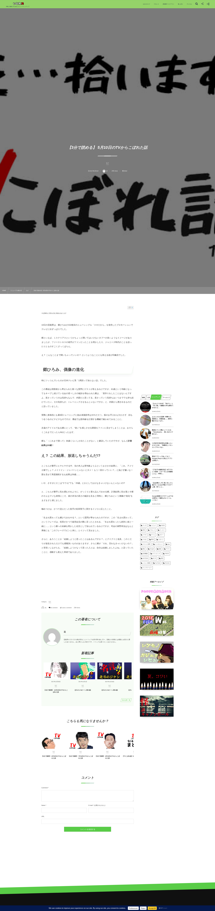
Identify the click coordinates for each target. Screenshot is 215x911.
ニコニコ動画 (146, 563)
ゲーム (153, 535)
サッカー (162, 530)
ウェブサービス (147, 567)
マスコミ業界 (146, 544)
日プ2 (154, 558)
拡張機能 (145, 553)
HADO (163, 525)
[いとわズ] (17, 3)
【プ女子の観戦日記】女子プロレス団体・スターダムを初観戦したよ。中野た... (162, 471)
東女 (144, 549)
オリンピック (156, 553)
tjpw (168, 544)
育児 (144, 530)
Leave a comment (67, 607)
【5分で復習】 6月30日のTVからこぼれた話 (53, 757)
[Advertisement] (87, 576)
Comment (44, 788)
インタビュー (159, 544)
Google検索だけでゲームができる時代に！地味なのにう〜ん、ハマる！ (162, 498)
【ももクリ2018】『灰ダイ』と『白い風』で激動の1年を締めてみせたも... (162, 405)
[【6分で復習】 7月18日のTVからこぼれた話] (80, 740)
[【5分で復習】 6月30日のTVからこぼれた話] (53, 740)
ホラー (162, 535)
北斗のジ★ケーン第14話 (109, 690)
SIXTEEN (145, 558)
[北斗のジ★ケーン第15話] (82, 670)
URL (42, 816)
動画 (160, 549)
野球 (152, 539)
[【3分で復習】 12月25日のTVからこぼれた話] (56, 670)
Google (152, 549)
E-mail (90, 805)
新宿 (162, 558)
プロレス (152, 530)
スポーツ (160, 539)
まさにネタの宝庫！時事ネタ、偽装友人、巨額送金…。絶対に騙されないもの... (162, 419)
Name (43, 805)
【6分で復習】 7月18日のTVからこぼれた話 (80, 757)
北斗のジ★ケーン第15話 (83, 690)
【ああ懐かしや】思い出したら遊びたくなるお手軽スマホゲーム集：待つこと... (162, 485)
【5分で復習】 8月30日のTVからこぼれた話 (107, 757)
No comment (54, 607)
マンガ (144, 525)
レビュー (153, 525)
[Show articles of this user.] (52, 637)
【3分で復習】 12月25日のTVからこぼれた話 (56, 691)
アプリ (168, 549)
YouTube (157, 563)
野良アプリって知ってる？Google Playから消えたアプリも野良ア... (162, 458)
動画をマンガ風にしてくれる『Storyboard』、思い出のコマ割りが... (162, 432)
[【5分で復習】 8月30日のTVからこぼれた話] (107, 740)
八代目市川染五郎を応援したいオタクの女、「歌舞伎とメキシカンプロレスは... (162, 445)
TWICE (167, 553)
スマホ (144, 535)
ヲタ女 (144, 539)
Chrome (167, 563)
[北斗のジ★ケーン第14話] (109, 670)
